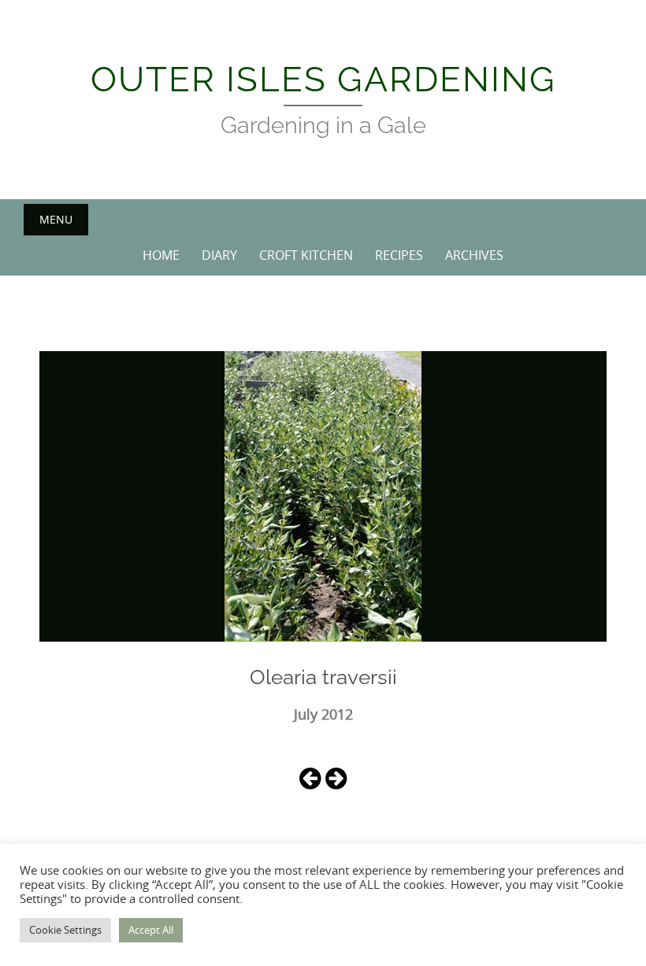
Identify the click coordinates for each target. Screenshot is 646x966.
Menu (55, 219)
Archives (474, 255)
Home (161, 255)
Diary (219, 255)
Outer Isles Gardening (323, 79)
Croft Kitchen (306, 255)
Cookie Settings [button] (65, 930)
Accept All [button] (150, 930)
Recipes (399, 255)
